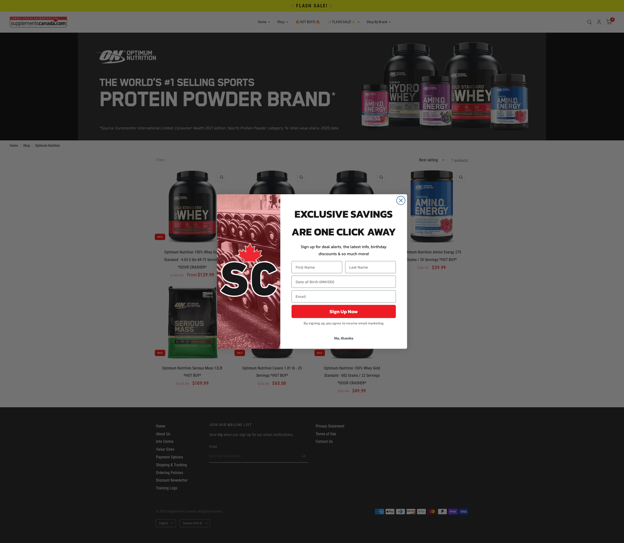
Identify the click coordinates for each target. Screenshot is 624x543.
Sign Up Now (344, 311)
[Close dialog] (401, 200)
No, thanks (343, 338)
